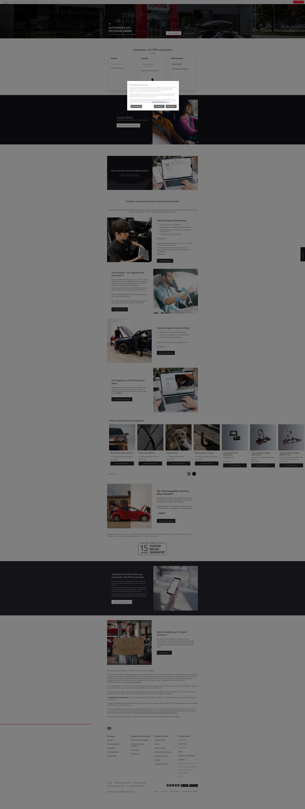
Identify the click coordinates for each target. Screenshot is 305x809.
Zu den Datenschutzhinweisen (158, 102)
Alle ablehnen (159, 106)
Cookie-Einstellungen (136, 106)
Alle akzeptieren (171, 106)
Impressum (167, 102)
